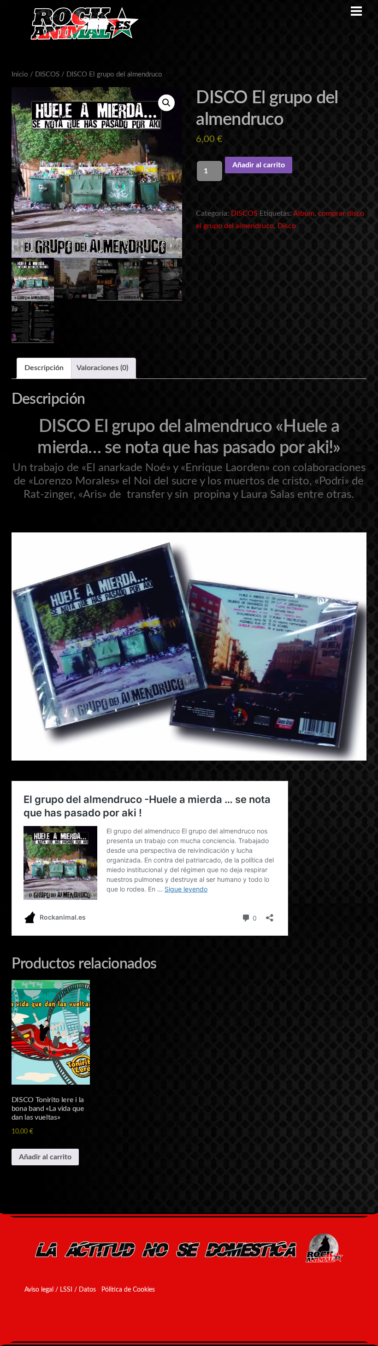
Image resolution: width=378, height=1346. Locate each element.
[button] (166, 102)
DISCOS (47, 74)
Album (303, 213)
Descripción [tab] (44, 368)
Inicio (20, 74)
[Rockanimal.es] (81, 38)
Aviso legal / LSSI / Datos (60, 1290)
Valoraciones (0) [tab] (102, 368)
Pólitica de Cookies (128, 1290)
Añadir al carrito (258, 165)
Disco (287, 226)
